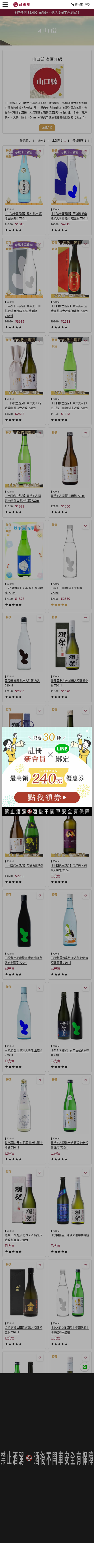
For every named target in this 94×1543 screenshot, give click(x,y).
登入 (88, 5)
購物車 (79, 5)
